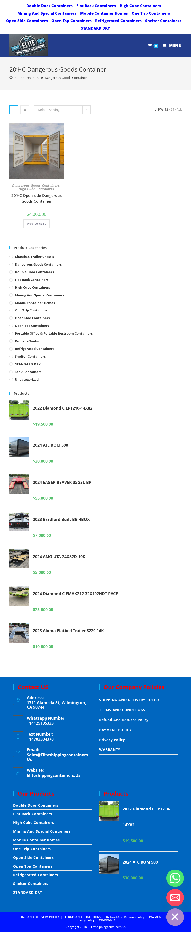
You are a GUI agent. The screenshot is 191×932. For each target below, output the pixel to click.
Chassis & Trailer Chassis (34, 256)
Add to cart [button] (36, 223)
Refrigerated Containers (118, 20)
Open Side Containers (27, 20)
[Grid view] (13, 109)
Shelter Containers (163, 20)
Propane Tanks (27, 341)
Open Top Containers (71, 20)
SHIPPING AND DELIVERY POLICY (129, 699)
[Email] (175, 897)
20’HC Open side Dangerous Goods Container (36, 198)
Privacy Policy (112, 739)
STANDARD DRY (95, 28)
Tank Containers (28, 372)
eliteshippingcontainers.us (53, 775)
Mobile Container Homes (104, 13)
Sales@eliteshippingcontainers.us (58, 757)
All (179, 109)
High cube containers (140, 5)
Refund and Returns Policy (124, 719)
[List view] (24, 109)
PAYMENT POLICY (115, 729)
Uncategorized (27, 379)
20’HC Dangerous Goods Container (61, 77)
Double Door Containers (49, 5)
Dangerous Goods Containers (36, 185)
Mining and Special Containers (46, 13)
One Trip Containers (151, 13)
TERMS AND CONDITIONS (122, 709)
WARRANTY (109, 749)
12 (166, 109)
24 (172, 109)
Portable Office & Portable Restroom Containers (54, 333)
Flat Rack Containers (96, 5)
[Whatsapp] (175, 878)
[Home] (11, 77)
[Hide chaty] (175, 917)
